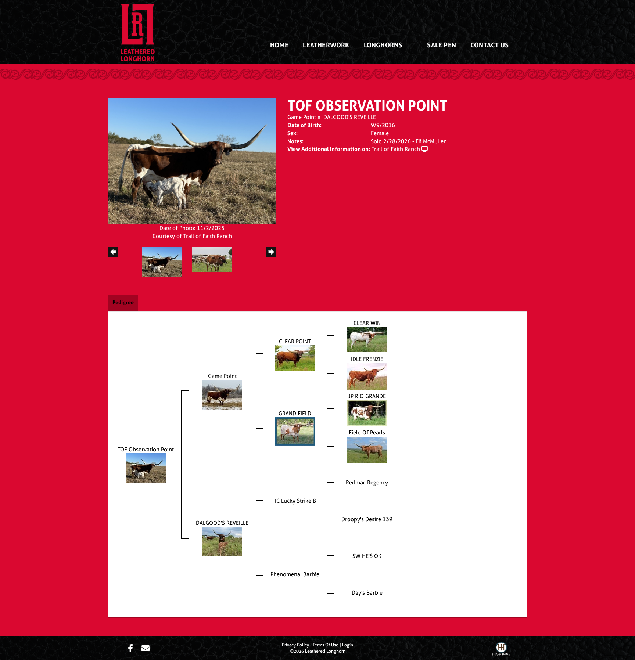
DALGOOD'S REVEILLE (349, 117)
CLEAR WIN (367, 323)
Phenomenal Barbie (294, 574)
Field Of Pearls (367, 432)
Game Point (301, 117)
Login (347, 645)
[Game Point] (222, 394)
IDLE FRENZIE (367, 359)
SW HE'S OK (366, 556)
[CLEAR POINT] (295, 357)
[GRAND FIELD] (295, 431)
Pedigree (123, 302)
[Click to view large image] (192, 160)
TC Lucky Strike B (295, 501)
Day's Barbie (367, 592)
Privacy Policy (295, 645)
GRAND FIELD (295, 413)
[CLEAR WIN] (367, 339)
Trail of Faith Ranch (396, 149)
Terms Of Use (325, 645)
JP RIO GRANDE (367, 396)
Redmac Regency (367, 482)
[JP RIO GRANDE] (367, 412)
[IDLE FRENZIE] (367, 376)
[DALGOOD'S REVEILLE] (222, 541)
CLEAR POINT (295, 341)
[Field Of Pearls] (367, 449)
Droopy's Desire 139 (366, 519)
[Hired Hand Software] (501, 650)
